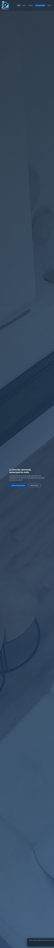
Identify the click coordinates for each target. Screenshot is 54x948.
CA (48, 5)
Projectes (30, 5)
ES (51, 5)
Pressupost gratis (40, 5)
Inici (19, 5)
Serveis (24, 5)
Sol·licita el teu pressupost (18, 485)
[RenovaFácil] (5, 5)
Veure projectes (34, 485)
